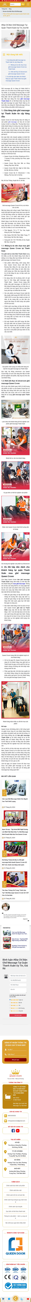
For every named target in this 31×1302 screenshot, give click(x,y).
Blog (10, 9)
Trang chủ (4, 9)
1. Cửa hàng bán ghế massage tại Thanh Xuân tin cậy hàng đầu (15, 61)
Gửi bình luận (18, 1015)
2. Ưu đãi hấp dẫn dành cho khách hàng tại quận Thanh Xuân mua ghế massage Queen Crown (16, 79)
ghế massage (12, 122)
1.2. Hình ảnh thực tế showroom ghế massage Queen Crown (17, 73)
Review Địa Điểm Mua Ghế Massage (12, 11)
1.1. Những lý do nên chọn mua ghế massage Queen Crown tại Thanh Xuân (17, 67)
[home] (4, 4)
